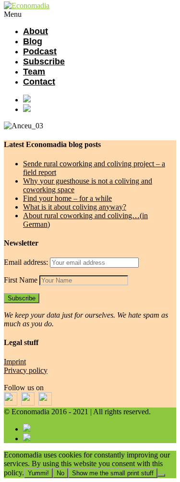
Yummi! (38, 473)
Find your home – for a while (67, 198)
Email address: (27, 262)
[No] (161, 475)
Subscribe (44, 61)
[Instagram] (99, 109)
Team (34, 71)
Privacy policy (26, 370)
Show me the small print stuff (113, 473)
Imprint (15, 362)
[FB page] (99, 99)
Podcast (40, 51)
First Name (20, 280)
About (35, 31)
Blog (32, 41)
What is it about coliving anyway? (74, 207)
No (60, 473)
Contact (39, 82)
